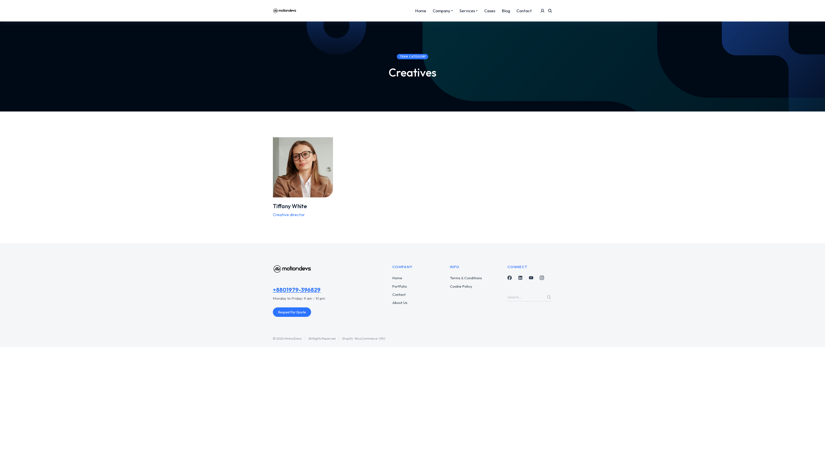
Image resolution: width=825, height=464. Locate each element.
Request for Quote (292, 312)
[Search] (549, 297)
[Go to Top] (816, 455)
